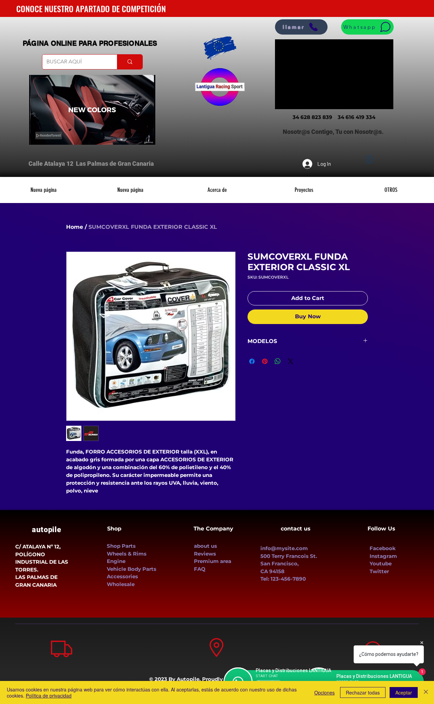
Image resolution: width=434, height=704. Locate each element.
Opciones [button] (324, 692)
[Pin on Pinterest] (265, 361)
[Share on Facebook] (252, 361)
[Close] (426, 692)
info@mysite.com (284, 548)
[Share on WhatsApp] (278, 361)
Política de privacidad (49, 695)
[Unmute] (49, 135)
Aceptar (403, 692)
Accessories (123, 576)
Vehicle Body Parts (132, 569)
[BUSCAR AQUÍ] (129, 62)
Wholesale (121, 584)
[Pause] (38, 135)
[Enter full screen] (146, 135)
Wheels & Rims (127, 553)
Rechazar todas (363, 692)
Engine (116, 561)
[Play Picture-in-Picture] (134, 135)
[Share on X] (291, 361)
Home (74, 227)
